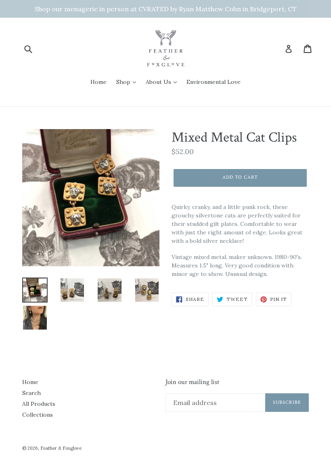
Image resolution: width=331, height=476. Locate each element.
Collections (37, 414)
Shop (124, 82)
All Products (38, 403)
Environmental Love (213, 82)
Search (31, 393)
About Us (159, 82)
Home (98, 82)
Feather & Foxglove (61, 448)
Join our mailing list (192, 382)
